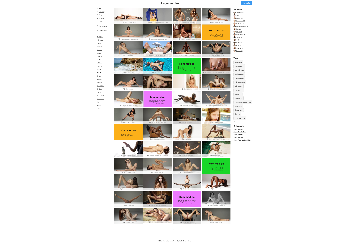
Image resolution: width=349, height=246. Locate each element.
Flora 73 (239, 32)
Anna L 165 (240, 13)
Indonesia (100, 40)
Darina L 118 (240, 21)
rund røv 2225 (239, 74)
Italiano (99, 53)
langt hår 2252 (239, 70)
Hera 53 (239, 43)
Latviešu (99, 63)
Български (100, 99)
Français (99, 50)
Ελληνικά (100, 95)
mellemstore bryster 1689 (243, 102)
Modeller (102, 18)
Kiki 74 (238, 29)
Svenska (99, 79)
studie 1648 (238, 106)
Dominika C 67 (241, 34)
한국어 (99, 105)
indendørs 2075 (240, 82)
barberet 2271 (239, 66)
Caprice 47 (239, 48)
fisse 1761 (238, 94)
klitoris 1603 (238, 110)
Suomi (99, 60)
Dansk (99, 73)
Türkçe (99, 43)
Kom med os (246, 3)
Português (100, 37)
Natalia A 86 (240, 24)
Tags (100, 22)
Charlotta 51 (240, 45)
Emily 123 (239, 18)
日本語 (99, 92)
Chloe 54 (239, 40)
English (99, 89)
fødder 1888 (238, 86)
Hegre (170, 3)
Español (99, 56)
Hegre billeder (238, 129)
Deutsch (99, 82)
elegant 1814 (239, 90)
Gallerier (101, 12)
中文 (98, 109)
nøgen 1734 (238, 98)
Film (100, 15)
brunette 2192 (239, 78)
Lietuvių (99, 66)
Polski (99, 69)
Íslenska (99, 46)
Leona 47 (239, 51)
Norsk (99, 76)
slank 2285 (238, 62)
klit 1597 (237, 114)
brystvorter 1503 (240, 118)
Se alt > (235, 53)
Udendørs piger (238, 137)
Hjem (100, 8)
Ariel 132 (239, 15)
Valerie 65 (239, 37)
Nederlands (100, 86)
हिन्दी (98, 102)
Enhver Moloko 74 (242, 26)
